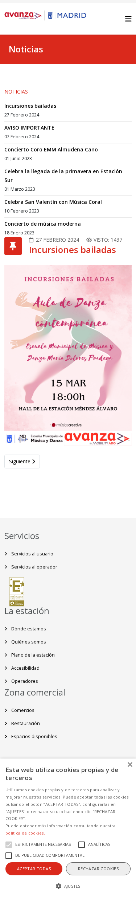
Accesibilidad (25, 668)
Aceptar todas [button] (34, 868)
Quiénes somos (28, 642)
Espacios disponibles (33, 736)
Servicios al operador (33, 567)
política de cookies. (25, 833)
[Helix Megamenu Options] (128, 19)
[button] (68, 886)
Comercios (22, 710)
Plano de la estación (32, 655)
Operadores (24, 681)
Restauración (25, 723)
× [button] (129, 765)
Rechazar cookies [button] (98, 868)
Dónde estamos (28, 629)
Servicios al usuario (31, 554)
